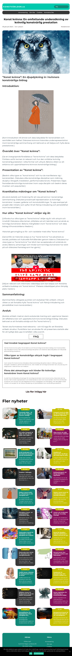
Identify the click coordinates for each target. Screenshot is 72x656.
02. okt (60, 469)
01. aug (25, 409)
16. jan (25, 549)
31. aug (60, 429)
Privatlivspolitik (38, 653)
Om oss (32, 12)
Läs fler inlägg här (36, 391)
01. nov (25, 469)
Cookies (39, 12)
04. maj (59, 449)
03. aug (25, 449)
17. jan (60, 509)
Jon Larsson (19, 27)
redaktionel (65, 27)
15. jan (60, 569)
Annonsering (23, 12)
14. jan (25, 609)
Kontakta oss (49, 12)
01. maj (60, 409)
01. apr (25, 429)
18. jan (25, 489)
